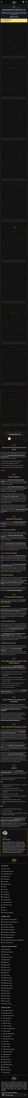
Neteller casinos (6, 959)
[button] (14, 1094)
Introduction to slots (7, 924)
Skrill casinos (6, 962)
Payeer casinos (6, 967)
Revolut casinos (6, 996)
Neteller (25, 488)
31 (15, 438)
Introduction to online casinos (7, 823)
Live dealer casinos (7, 874)
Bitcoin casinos (6, 1001)
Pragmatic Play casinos (8, 1015)
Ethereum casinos (7, 1003)
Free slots (5, 889)
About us (5, 910)
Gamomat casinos (7, 1036)
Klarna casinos (6, 990)
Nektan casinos (6, 1046)
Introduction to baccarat (8, 935)
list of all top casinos (14, 738)
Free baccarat (6, 897)
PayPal (2, 546)
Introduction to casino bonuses (10, 922)
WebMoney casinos (7, 983)
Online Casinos (6, 868)
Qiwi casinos (6, 972)
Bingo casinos (6, 1067)
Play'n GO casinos (7, 1026)
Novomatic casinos (7, 1013)
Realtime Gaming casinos (9, 1049)
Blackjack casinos (7, 1062)
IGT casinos (5, 1041)
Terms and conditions (8, 912)
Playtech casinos (7, 1023)
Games (4, 886)
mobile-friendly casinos (14, 747)
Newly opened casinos (8, 871)
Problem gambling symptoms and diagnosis (13, 940)
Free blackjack (6, 894)
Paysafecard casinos (8, 952)
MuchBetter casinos (7, 985)
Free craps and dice (7, 902)
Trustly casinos (6, 993)
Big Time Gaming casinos (9, 1033)
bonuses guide (17, 761)
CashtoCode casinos (8, 988)
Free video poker (7, 899)
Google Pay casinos (7, 980)
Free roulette (6, 892)
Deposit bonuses (7, 884)
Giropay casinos (6, 998)
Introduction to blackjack (8, 929)
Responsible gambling (8, 937)
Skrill (4, 489)
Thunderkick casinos (7, 1051)
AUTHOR (4, 837)
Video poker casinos (7, 1064)
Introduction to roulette (8, 927)
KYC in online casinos (8, 942)
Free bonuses (6, 879)
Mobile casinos (6, 876)
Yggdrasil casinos (7, 1054)
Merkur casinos (6, 1044)
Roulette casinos (7, 1059)
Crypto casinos (6, 975)
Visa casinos (6, 954)
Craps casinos (6, 1072)
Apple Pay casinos (7, 978)
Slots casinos (6, 1057)
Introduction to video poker (9, 932)
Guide (4, 907)
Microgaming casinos (8, 1010)
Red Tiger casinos (7, 1018)
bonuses (21, 755)
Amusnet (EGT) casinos (8, 1039)
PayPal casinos (6, 949)
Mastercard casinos (7, 957)
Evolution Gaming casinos (9, 1028)
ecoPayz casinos (7, 970)
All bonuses (5, 881)
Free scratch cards (7, 905)
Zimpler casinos (6, 965)
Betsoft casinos (6, 1031)
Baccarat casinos (7, 1069)
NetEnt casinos (6, 1020)
